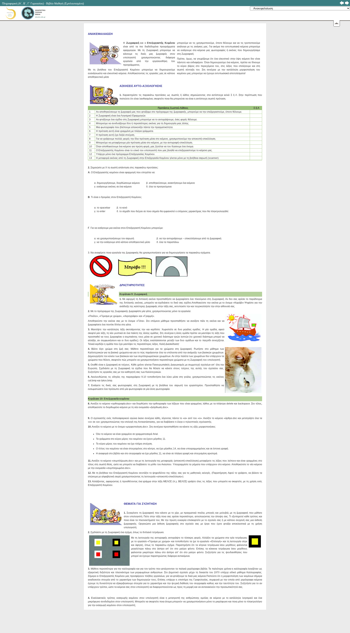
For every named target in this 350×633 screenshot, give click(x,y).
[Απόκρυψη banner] (336, 23)
